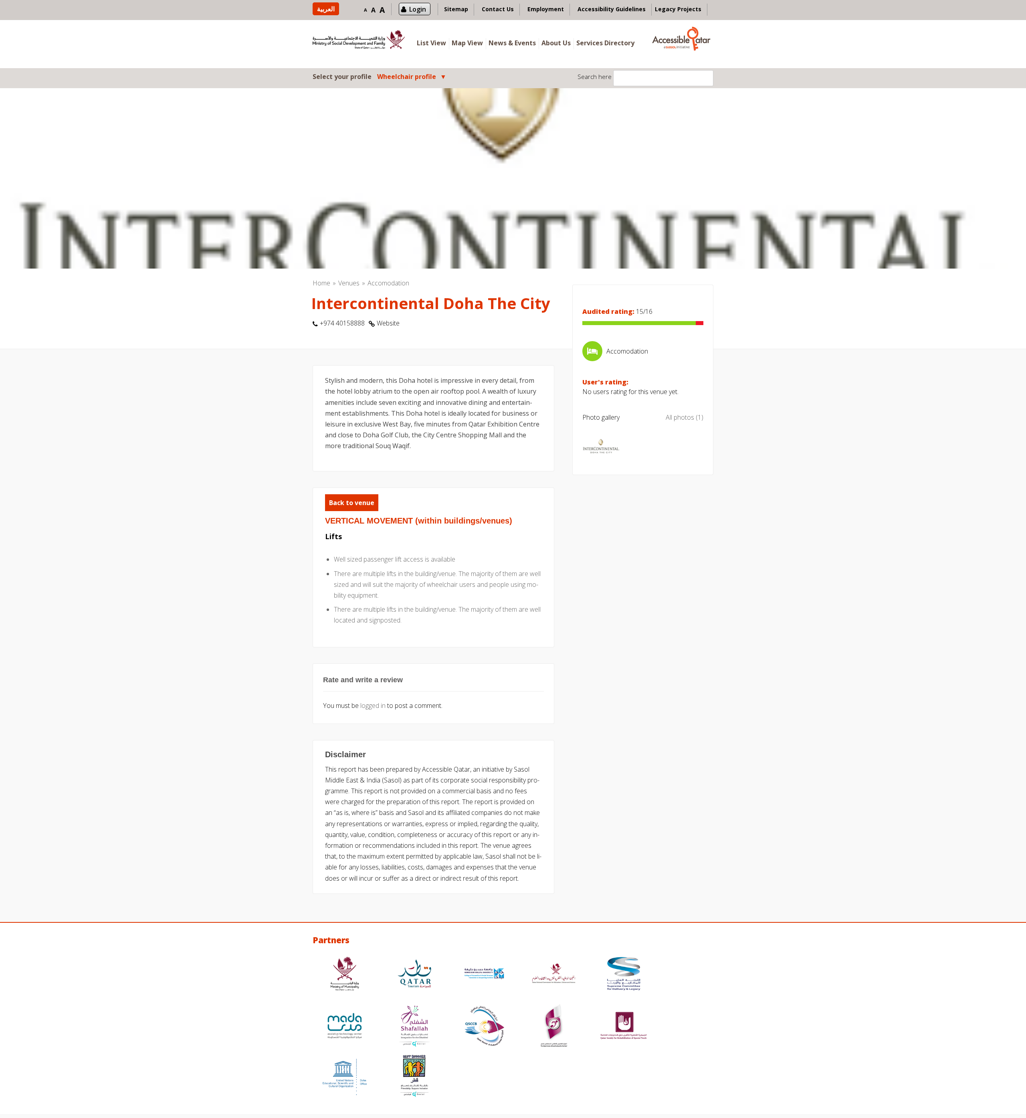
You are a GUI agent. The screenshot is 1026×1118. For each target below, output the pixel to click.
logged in (373, 705)
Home (321, 283)
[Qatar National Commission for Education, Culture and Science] (554, 975)
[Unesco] (345, 1077)
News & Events (512, 42)
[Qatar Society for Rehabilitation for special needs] (624, 1027)
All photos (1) (684, 417)
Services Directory (605, 42)
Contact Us (498, 9)
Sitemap (456, 9)
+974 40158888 (342, 323)
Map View (467, 42)
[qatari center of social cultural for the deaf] (554, 1027)
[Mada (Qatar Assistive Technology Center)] (345, 1027)
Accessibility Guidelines (612, 9)
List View (431, 42)
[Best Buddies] (414, 1077)
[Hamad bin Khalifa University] (484, 975)
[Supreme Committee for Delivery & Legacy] (624, 975)
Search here (595, 77)
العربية (326, 8)
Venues (349, 283)
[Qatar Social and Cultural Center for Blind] (484, 1027)
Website (388, 323)
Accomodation (388, 283)
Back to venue (351, 502)
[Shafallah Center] (414, 1027)
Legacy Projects (678, 9)
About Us (556, 42)
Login (417, 9)
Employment (545, 9)
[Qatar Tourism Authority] (414, 975)
